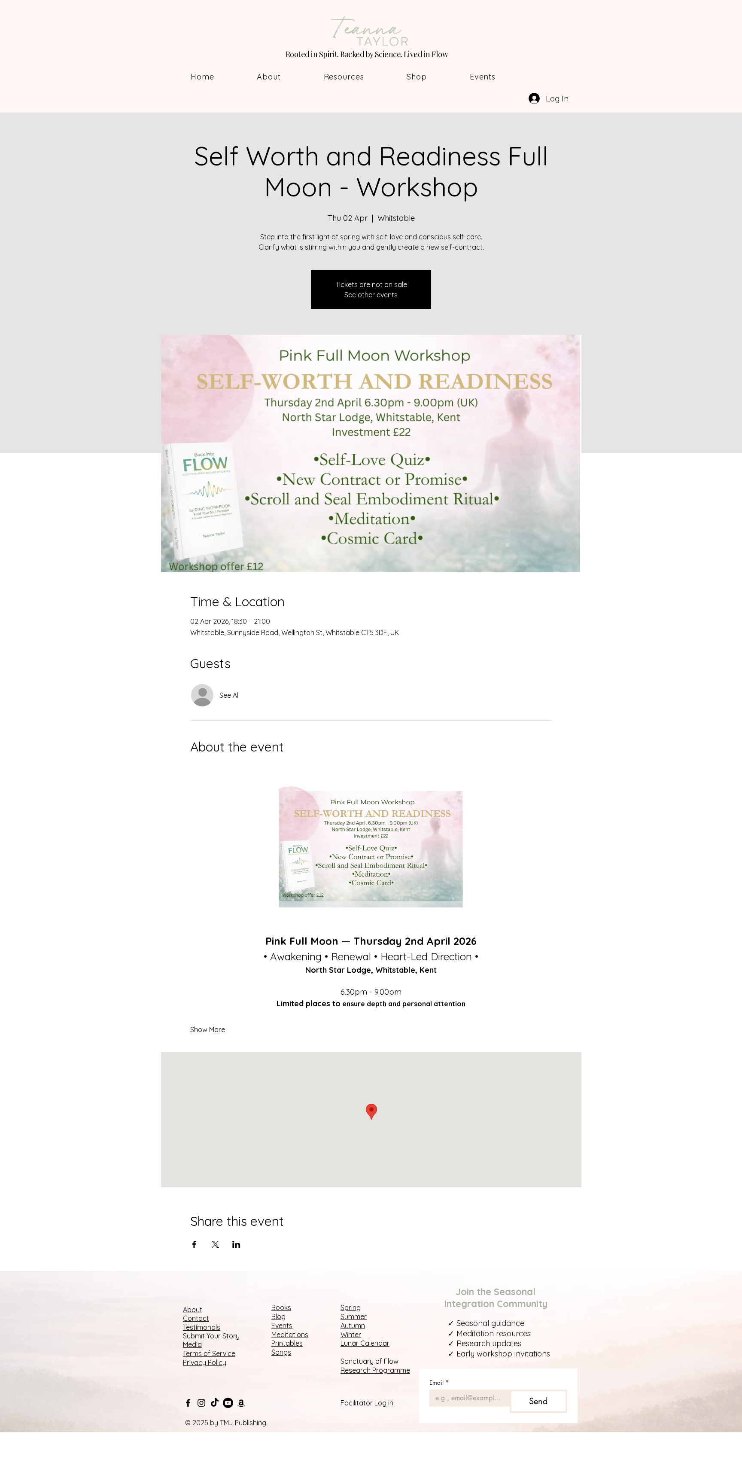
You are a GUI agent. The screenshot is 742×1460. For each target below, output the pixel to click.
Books (281, 1307)
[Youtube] (228, 1403)
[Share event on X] (215, 1244)
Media (192, 1344)
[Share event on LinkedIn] (236, 1244)
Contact (196, 1318)
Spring (351, 1307)
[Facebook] (188, 1403)
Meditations (289, 1334)
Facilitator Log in (367, 1403)
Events (281, 1325)
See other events (371, 294)
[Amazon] (241, 1403)
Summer (354, 1316)
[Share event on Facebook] (194, 1244)
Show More (207, 1029)
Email (439, 1382)
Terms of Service (209, 1353)
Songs (281, 1352)
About (192, 1309)
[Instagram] (201, 1403)
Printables (287, 1343)
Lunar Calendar (365, 1343)
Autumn (353, 1325)
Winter (351, 1334)
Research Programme (375, 1370)
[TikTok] (215, 1403)
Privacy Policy (204, 1362)
